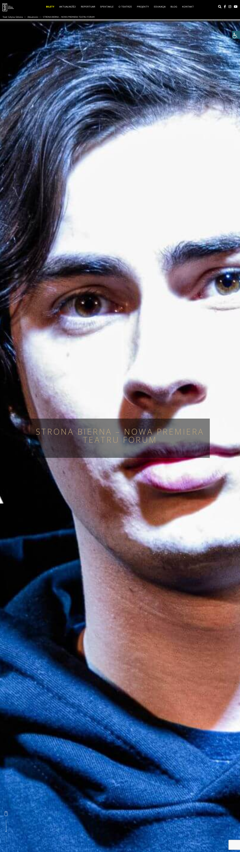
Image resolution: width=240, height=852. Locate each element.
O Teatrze (125, 6)
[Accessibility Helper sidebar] (236, 35)
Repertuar (88, 6)
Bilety (50, 6)
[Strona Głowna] (14, 7)
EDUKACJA (160, 6)
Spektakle (107, 6)
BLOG (173, 6)
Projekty (143, 6)
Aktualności (67, 6)
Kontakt (188, 6)
